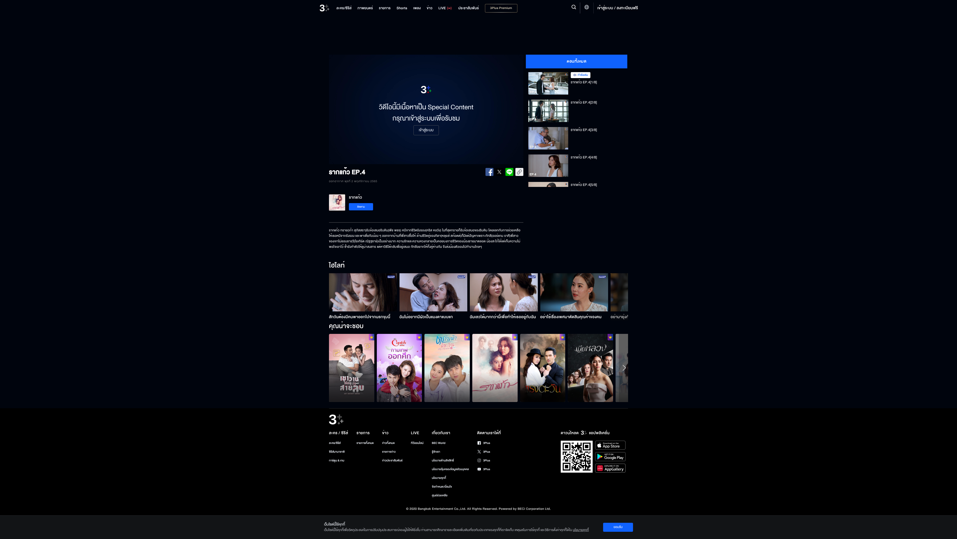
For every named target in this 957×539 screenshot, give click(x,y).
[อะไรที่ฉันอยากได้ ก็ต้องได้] (542, 368)
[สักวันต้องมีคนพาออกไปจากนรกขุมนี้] (363, 292)
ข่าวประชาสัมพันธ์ (392, 460)
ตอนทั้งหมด (576, 61)
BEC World (438, 443)
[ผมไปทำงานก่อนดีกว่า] (590, 368)
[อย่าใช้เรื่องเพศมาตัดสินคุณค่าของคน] (574, 292)
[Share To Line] (509, 172)
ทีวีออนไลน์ (417, 443)
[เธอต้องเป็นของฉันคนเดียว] (495, 368)
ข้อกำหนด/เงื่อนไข (442, 486)
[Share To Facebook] (489, 172)
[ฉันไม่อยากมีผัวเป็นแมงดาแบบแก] (433, 292)
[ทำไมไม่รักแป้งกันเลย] (447, 368)
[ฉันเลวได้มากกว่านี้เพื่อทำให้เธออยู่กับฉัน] (504, 292)
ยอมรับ (618, 527)
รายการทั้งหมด (365, 443)
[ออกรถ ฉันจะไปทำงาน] (399, 368)
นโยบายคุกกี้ (439, 478)
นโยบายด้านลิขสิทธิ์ (443, 460)
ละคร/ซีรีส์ (335, 443)
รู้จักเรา (436, 451)
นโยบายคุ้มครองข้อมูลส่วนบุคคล (450, 469)
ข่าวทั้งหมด (388, 443)
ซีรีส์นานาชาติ (337, 451)
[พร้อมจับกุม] (351, 368)
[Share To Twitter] (499, 172)
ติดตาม (361, 207)
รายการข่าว (389, 451)
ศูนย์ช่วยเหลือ (440, 495)
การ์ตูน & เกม (336, 460)
